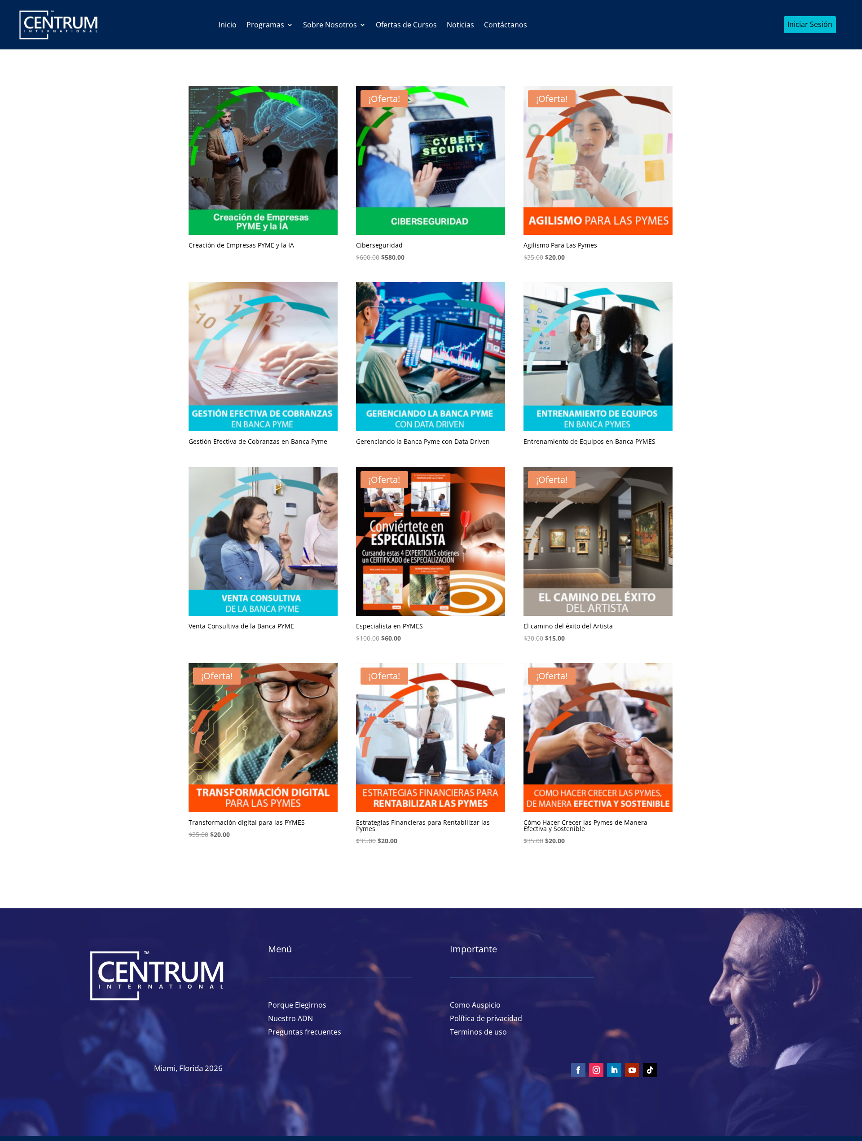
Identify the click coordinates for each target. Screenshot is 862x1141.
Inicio (228, 25)
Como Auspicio (475, 1004)
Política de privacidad (486, 1017)
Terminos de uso (478, 1031)
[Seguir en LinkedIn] (614, 1070)
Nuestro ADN (290, 1017)
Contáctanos (505, 25)
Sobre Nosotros (330, 25)
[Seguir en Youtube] (632, 1070)
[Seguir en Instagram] (596, 1070)
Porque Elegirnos (297, 1004)
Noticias (460, 25)
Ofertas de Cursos (406, 25)
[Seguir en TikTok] (650, 1070)
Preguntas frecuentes (304, 1031)
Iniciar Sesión (809, 24)
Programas (265, 25)
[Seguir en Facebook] (578, 1070)
